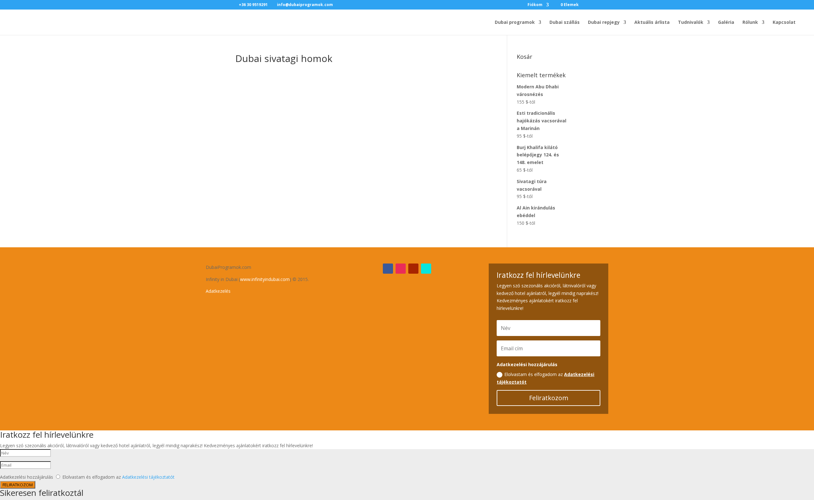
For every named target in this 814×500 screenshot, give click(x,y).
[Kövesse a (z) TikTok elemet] (426, 269)
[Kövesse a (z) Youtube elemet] (413, 269)
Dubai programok (515, 22)
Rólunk (750, 22)
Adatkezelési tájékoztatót (148, 477)
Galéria (726, 22)
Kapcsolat (784, 22)
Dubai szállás (564, 22)
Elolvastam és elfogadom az (545, 378)
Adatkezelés (218, 291)
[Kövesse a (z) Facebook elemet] (388, 269)
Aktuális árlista (652, 22)
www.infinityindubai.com (265, 279)
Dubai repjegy (604, 22)
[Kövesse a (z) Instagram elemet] (401, 269)
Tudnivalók (690, 22)
